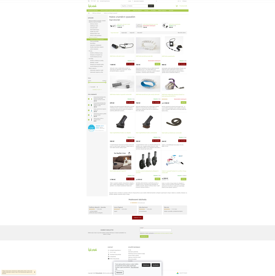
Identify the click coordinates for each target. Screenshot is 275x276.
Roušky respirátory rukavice (96, 47)
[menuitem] (93, 10)
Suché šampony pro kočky (96, 66)
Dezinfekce (92, 43)
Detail (157, 64)
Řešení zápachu (92, 68)
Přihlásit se (144, 236)
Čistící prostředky (94, 41)
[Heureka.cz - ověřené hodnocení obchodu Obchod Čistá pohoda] (97, 128)
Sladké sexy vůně (94, 31)
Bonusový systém (132, 259)
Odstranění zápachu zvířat (96, 72)
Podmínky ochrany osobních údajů (136, 253)
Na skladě (94, 87)
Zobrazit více (137, 217)
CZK (179, 1)
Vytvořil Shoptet (183, 273)
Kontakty (130, 261)
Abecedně (139, 32)
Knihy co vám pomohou (95, 35)
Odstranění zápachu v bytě (96, 70)
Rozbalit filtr (96, 89)
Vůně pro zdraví (94, 24)
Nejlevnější (124, 32)
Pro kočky (91, 58)
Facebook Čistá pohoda (115, 254)
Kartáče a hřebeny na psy (96, 53)
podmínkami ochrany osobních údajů (164, 233)
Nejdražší (132, 32)
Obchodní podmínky (139, 1)
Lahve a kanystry (94, 49)
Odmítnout (146, 265)
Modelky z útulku (94, 62)
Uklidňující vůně (94, 26)
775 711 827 (113, 252)
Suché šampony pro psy (96, 56)
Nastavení (119, 272)
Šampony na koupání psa (96, 54)
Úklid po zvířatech (93, 37)
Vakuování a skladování (95, 45)
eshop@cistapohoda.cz (115, 250)
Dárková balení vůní (95, 33)
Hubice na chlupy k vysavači (97, 39)
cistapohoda (113, 256)
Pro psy (90, 51)
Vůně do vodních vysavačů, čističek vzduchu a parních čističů (97, 21)
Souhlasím (156, 265)
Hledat (151, 6)
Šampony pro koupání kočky (97, 64)
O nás (129, 1)
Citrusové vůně (93, 27)
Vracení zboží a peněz (133, 255)
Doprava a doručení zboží (134, 257)
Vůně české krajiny (94, 29)
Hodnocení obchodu (137, 199)
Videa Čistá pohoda (114, 258)
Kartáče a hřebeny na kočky (96, 60)
